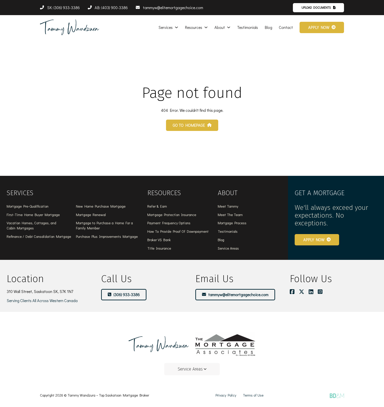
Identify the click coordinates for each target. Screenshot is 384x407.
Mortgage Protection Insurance (171, 214)
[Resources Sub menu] (206, 27)
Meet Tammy (228, 206)
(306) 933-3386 (127, 294)
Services (165, 27)
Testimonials (247, 27)
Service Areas (228, 248)
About (219, 27)
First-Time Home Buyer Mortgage (33, 214)
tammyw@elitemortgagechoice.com (238, 294)
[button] (192, 369)
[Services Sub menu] (176, 27)
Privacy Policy (226, 395)
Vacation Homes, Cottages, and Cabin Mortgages (31, 225)
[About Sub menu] (228, 27)
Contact (286, 27)
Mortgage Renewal (91, 214)
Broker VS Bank (159, 239)
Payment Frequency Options (168, 223)
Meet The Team (230, 214)
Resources (193, 27)
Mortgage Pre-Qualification (27, 206)
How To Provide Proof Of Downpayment (178, 231)
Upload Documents (316, 7)
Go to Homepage (189, 125)
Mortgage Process (232, 223)
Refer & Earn (157, 206)
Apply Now (318, 27)
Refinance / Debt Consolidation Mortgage (39, 236)
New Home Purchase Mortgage (101, 206)
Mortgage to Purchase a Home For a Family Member (104, 225)
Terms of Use (253, 395)
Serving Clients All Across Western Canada (42, 300)
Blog (268, 27)
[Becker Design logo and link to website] (337, 395)
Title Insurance (159, 248)
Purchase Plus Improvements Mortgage (107, 236)
